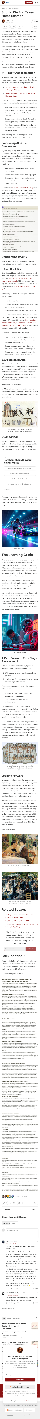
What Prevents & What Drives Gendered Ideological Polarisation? (14, 1326)
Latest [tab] (9, 1318)
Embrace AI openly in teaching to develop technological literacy (20, 88)
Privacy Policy (21, 1395)
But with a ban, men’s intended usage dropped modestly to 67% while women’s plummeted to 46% (19, 323)
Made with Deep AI (20, 548)
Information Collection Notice (26, 1393)
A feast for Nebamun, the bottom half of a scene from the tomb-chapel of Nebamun (20, 767)
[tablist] (10, 1223)
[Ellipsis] (37, 1241)
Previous (7, 1210)
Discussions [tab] (16, 1318)
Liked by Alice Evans (13, 1243)
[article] (20, 1330)
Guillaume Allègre (12, 1293)
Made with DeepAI (20, 652)
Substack (10, 1415)
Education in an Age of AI (11, 9)
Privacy (18, 1405)
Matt (7, 1241)
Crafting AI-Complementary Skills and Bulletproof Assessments (19, 916)
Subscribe (29, 3)
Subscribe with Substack (21, 1387)
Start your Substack (15, 1410)
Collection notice (32, 1405)
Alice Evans (9, 20)
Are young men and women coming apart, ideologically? (14, 1332)
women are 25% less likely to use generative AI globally (17, 279)
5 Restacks (24, 1196)
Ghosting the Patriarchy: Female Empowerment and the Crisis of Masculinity (15, 1345)
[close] (34, 1347)
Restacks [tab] (14, 1223)
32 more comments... (8, 1308)
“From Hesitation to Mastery (22, 188)
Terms (24, 1405)
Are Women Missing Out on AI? (17, 921)
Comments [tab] (6, 1223)
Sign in (36, 3)
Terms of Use (30, 1391)
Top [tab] (4, 1318)
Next (33, 1210)
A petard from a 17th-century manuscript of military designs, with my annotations (20, 430)
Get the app (29, 1410)
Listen (36, 21)
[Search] (36, 1318)
